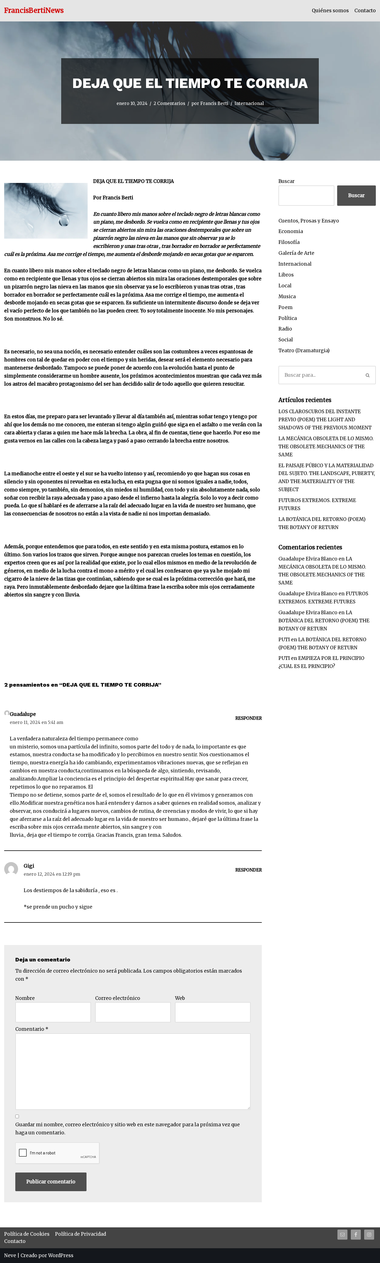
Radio (285, 329)
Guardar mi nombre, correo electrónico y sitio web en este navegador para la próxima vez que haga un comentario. (127, 1129)
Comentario (31, 1029)
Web (180, 998)
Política (287, 318)
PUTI (284, 640)
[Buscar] (368, 375)
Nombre (25, 998)
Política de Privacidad (80, 1234)
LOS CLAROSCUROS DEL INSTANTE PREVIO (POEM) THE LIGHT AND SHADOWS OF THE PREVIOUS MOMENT (325, 419)
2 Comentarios (169, 103)
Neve (10, 1255)
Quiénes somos (330, 11)
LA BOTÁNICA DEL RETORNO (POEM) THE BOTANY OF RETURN (323, 621)
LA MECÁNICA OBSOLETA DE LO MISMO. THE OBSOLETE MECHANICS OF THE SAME (326, 446)
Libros (286, 275)
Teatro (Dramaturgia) (304, 350)
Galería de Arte (296, 253)
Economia (290, 231)
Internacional (249, 103)
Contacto (365, 11)
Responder (248, 718)
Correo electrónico (117, 998)
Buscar (286, 181)
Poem (285, 307)
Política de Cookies (27, 1234)
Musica (287, 296)
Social (285, 340)
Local (285, 286)
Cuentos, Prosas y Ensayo (308, 221)
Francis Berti (214, 103)
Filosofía (289, 242)
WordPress (60, 1255)
